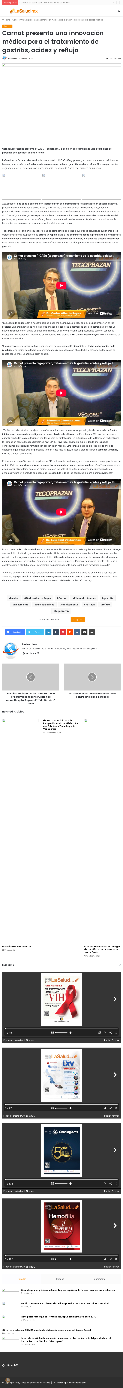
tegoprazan (62, 610)
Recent (60, 1279)
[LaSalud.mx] (24, 10)
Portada (90, 604)
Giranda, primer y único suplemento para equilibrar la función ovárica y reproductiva (68, 1290)
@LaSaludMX (10, 1365)
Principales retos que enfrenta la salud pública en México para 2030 (58, 1316)
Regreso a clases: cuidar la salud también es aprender (45, 2)
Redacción (12, 58)
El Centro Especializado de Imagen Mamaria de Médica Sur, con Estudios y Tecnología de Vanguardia (61, 724)
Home (7, 20)
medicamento (70, 604)
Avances (16, 20)
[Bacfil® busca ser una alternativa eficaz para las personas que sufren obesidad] (10, 1307)
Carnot (62, 598)
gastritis (108, 598)
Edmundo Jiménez (85, 598)
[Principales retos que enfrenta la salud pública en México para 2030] (10, 1320)
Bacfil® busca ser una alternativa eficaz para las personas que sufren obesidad (65, 1303)
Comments (99, 1279)
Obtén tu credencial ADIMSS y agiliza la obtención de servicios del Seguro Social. (46, 1330)
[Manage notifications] (7, 1380)
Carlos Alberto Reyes (38, 598)
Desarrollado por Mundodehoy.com (69, 1382)
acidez (14, 598)
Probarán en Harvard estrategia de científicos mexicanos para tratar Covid (102, 949)
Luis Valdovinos (45, 604)
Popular (22, 1279)
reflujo (106, 604)
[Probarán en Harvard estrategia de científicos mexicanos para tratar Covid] (102, 831)
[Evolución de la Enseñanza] (20, 831)
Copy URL (78, 619)
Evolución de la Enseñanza (16, 946)
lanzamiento (21, 604)
